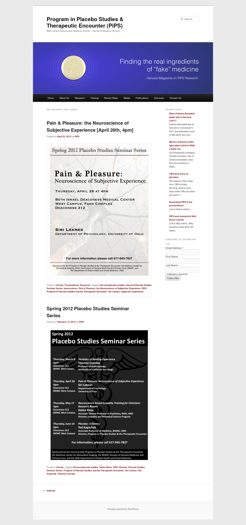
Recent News (111, 98)
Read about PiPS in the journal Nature (180, 203)
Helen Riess (105, 467)
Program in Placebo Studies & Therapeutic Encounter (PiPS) (85, 22)
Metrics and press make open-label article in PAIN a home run (182, 145)
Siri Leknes (114, 291)
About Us (64, 98)
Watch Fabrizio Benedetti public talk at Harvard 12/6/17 (182, 117)
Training (94, 98)
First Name (172, 256)
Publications (142, 98)
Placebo (123, 467)
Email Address (174, 247)
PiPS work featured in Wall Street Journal (182, 218)
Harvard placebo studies (112, 285)
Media (127, 98)
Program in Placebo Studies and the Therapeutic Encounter (77, 291)
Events (60, 285)
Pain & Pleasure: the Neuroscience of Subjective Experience (110, 288)
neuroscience (71, 288)
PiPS (77, 136)
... (190, 134)
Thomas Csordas (66, 473)
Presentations (72, 285)
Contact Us (175, 98)
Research (80, 98)
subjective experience (132, 291)
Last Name (172, 265)
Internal (51, 490)
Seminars (159, 98)
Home (51, 98)
